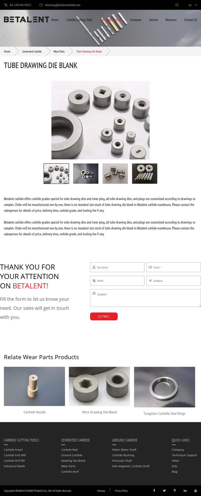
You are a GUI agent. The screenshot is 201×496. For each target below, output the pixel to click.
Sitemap (101, 490)
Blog (174, 471)
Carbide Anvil (70, 471)
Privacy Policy (121, 490)
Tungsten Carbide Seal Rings (164, 413)
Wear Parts (59, 51)
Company (135, 19)
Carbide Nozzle (35, 412)
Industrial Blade (14, 466)
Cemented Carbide (111, 19)
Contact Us (190, 19)
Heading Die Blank (73, 460)
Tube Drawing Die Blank (89, 51)
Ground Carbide (71, 455)
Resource (171, 19)
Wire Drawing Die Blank (99, 412)
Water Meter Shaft (124, 449)
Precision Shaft (122, 460)
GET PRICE (103, 316)
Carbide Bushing (123, 455)
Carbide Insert (13, 449)
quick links (181, 439)
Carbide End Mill (15, 455)
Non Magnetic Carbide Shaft (131, 466)
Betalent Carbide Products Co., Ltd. (34, 490)
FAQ (174, 466)
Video (175, 460)
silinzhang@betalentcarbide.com (62, 5)
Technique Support (184, 455)
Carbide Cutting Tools (79, 19)
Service (153, 19)
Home (54, 19)
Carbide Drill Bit (14, 460)
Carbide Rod (69, 449)
